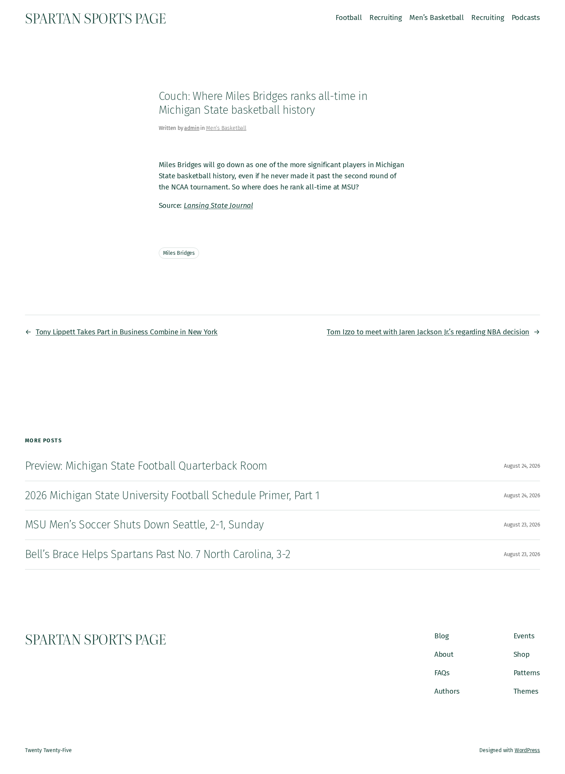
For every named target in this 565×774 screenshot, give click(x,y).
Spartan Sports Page (95, 18)
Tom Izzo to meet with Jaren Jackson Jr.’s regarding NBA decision (428, 331)
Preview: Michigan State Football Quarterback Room (146, 466)
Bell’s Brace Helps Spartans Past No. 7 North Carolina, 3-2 (158, 554)
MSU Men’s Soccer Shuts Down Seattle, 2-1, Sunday (144, 525)
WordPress (527, 750)
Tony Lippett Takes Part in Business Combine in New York (127, 331)
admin (191, 128)
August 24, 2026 (522, 466)
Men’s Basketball (226, 128)
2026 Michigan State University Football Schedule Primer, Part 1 (172, 495)
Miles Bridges (179, 253)
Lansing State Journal (218, 205)
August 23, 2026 (522, 525)
